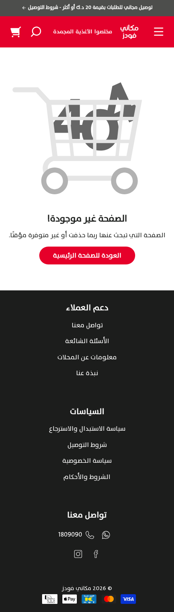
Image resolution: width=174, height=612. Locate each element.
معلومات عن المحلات (87, 357)
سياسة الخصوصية (87, 460)
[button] (36, 32)
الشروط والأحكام (87, 477)
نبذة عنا (87, 373)
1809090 (70, 534)
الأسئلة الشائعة (87, 341)
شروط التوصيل (87, 445)
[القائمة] (159, 32)
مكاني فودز (76, 588)
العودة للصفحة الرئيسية (87, 255)
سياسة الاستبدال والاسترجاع (87, 428)
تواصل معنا (87, 325)
